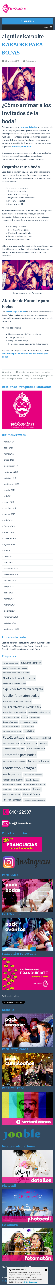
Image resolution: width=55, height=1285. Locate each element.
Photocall (36, 789)
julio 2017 (8, 550)
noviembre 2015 (11, 616)
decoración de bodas (28, 726)
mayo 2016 (9, 586)
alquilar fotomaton (31, 662)
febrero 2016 (9, 604)
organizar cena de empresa (22, 789)
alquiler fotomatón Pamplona (14, 712)
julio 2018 (8, 520)
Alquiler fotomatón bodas (21, 695)
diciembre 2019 (11, 465)
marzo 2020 (9, 453)
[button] (46, 27)
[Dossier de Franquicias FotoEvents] (22, 428)
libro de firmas (7, 789)
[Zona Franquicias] (22, 850)
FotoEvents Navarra (11, 743)
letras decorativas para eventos (12, 784)
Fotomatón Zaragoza (19, 767)
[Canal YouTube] (27, 1124)
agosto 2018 (9, 514)
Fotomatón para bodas (19, 754)
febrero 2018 (9, 526)
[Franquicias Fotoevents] (27, 989)
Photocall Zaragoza (12, 799)
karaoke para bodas (21, 146)
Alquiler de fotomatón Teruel (14, 683)
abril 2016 (8, 592)
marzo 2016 (9, 598)
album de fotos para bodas (10, 663)
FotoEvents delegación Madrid (38, 738)
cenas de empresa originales (11, 726)
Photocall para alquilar (11, 794)
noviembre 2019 (11, 472)
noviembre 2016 (11, 574)
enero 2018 (9, 532)
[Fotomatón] (27, 1260)
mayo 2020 (9, 441)
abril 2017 (8, 562)
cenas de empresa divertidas (28, 722)
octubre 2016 (10, 580)
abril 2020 (8, 447)
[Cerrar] (46, 1270)
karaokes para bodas (15, 311)
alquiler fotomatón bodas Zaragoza (17, 701)
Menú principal (27, 20)
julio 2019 (8, 496)
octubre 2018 (10, 508)
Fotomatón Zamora (38, 761)
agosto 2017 (9, 544)
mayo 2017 (9, 556)
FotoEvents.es (13, 737)
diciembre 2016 (11, 568)
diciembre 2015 (11, 610)
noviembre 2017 (11, 538)
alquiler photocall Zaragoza (11, 717)
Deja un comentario (34, 378)
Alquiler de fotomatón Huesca (19, 678)
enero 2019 (9, 502)
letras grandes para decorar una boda (34, 784)
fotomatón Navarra (35, 748)
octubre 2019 (10, 478)
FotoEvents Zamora (29, 743)
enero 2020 (9, 459)
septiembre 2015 (11, 629)
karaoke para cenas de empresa (33, 775)
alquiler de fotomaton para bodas (16, 672)
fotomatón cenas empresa (13, 748)
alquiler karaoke (26, 372)
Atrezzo (24, 717)
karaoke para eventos (30, 375)
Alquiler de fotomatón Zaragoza (23, 689)
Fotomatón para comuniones (14, 761)
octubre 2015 (10, 622)
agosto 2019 (9, 490)
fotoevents (31, 61)
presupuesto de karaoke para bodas (34, 800)
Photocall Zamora (31, 794)
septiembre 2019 (11, 484)
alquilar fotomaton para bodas (15, 668)
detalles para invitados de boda (12, 731)
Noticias (8, 372)
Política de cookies (10, 996)
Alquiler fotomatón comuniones (22, 707)
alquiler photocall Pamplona (39, 712)
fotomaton (43, 743)
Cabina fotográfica (10, 722)
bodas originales (29, 127)
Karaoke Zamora (32, 780)
